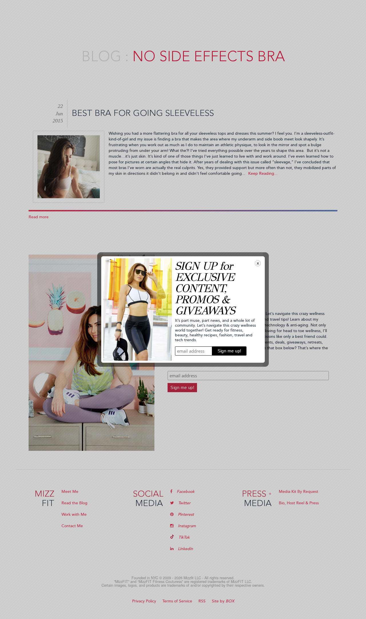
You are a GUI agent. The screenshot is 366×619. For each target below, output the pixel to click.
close (257, 263)
